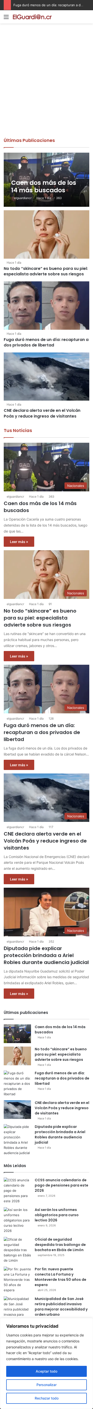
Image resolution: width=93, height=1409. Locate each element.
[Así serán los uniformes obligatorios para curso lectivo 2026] (17, 1220)
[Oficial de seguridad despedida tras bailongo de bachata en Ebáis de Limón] (17, 1250)
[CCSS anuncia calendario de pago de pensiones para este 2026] (17, 1191)
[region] (46, 1363)
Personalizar (46, 1385)
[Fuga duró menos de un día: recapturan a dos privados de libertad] (46, 305)
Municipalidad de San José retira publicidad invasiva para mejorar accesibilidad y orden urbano (61, 1306)
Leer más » (19, 542)
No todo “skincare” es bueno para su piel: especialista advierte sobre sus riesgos (46, 271)
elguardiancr (22, 198)
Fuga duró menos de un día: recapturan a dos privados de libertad (46, 342)
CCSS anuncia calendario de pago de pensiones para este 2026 (61, 1185)
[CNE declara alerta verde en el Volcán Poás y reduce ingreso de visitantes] (46, 376)
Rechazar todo (47, 1398)
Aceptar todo (46, 1371)
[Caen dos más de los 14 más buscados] (46, 180)
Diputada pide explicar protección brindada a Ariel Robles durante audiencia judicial (46, 955)
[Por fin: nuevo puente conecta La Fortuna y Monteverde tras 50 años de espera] (17, 1280)
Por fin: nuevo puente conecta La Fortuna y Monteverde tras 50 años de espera (60, 1277)
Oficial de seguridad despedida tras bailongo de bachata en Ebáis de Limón (60, 1244)
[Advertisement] (46, 88)
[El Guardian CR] (32, 17)
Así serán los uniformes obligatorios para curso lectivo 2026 (57, 1215)
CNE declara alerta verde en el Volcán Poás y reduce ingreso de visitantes (42, 413)
